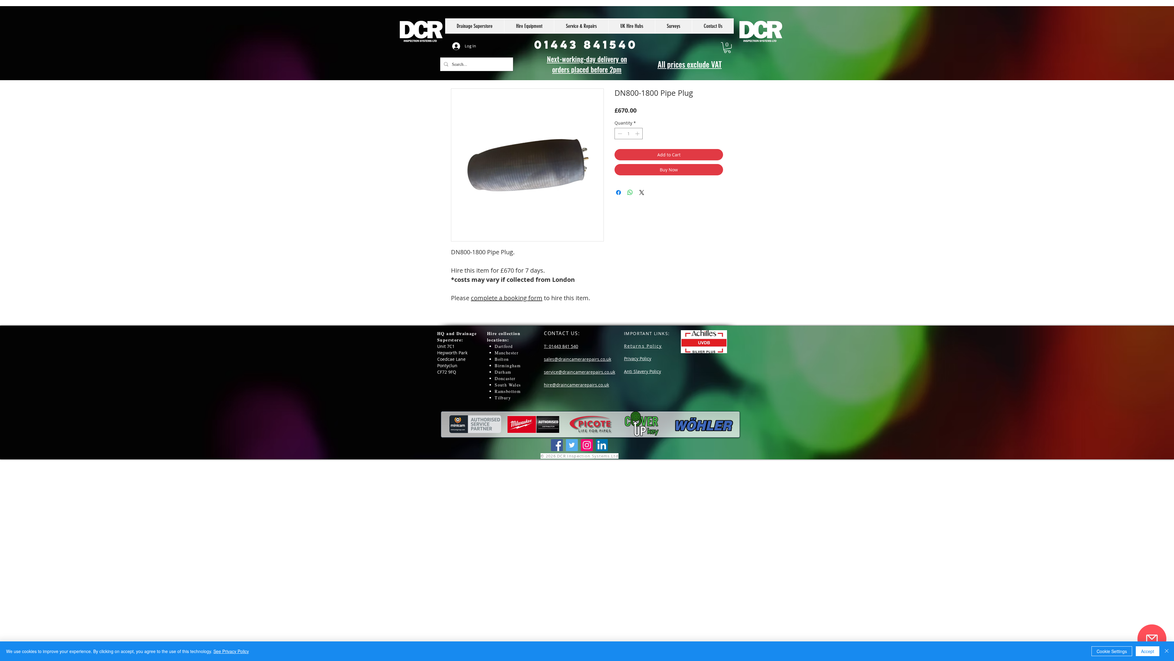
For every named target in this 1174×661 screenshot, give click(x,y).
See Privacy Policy (231, 651)
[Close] (1166, 651)
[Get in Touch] (1152, 639)
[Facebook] (557, 445)
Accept (1147, 651)
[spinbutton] (628, 133)
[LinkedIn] (602, 445)
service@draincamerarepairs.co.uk (579, 372)
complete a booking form (506, 298)
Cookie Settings (1112, 651)
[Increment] (638, 133)
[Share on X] (641, 192)
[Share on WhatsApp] (630, 192)
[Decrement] (619, 133)
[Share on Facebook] (618, 192)
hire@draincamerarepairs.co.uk (576, 385)
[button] (727, 47)
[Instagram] (587, 445)
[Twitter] (572, 445)
